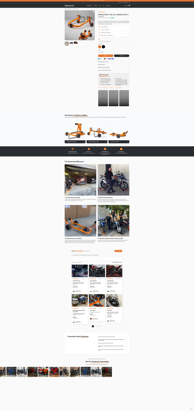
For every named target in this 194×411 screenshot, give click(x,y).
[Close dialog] (116, 194)
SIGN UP (87, 213)
